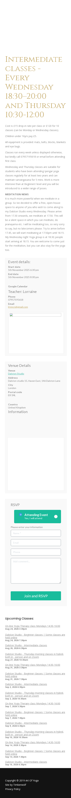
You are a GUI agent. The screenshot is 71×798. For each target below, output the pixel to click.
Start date (14, 266)
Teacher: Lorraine (22, 291)
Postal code (15, 392)
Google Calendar (18, 286)
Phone (11, 296)
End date (13, 274)
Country (13, 404)
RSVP (15, 505)
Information (18, 412)
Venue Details (19, 365)
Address (13, 377)
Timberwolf (19, 784)
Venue (11, 370)
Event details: (19, 262)
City (10, 384)
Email (11, 303)
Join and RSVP (36, 596)
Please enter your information (27, 527)
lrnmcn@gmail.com (18, 306)
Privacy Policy (12, 789)
